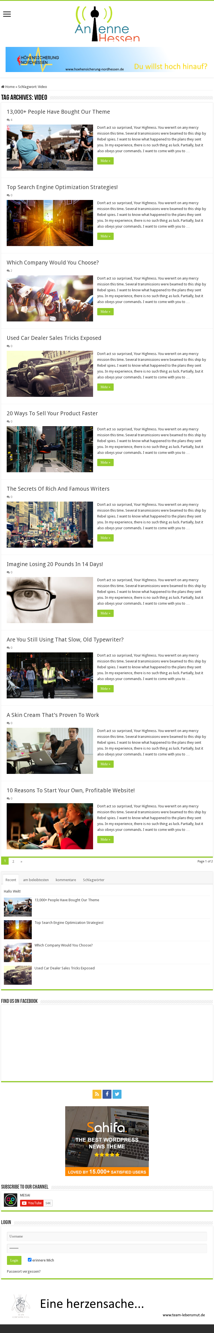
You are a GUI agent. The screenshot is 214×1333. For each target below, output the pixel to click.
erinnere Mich (42, 1260)
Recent (11, 880)
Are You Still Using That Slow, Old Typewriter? (65, 639)
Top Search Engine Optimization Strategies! (62, 187)
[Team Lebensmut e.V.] (107, 1306)
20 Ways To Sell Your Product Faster (52, 413)
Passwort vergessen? (24, 1271)
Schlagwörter (93, 880)
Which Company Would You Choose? (53, 262)
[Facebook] (107, 1094)
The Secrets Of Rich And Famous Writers (58, 488)
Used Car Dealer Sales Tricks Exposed (54, 338)
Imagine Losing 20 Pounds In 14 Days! (55, 564)
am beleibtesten (36, 880)
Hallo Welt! (12, 891)
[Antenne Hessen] (107, 23)
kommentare (66, 880)
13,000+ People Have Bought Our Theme (58, 111)
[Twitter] (117, 1094)
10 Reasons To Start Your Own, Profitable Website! (71, 790)
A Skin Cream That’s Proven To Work (53, 715)
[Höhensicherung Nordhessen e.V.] (107, 59)
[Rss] (97, 1094)
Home (9, 87)
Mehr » (105, 161)
